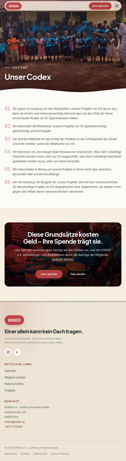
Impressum (11, 453)
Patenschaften (14, 384)
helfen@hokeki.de (15, 421)
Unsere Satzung (60, 453)
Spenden (10, 371)
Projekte (10, 390)
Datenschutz (40, 453)
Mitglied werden (15, 377)
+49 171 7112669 (13, 426)
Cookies (25, 453)
